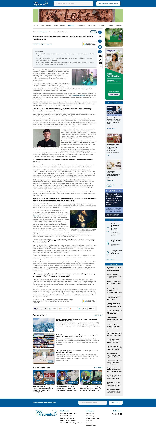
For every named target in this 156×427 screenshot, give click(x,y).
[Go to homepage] (46, 415)
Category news (59, 25)
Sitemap (89, 420)
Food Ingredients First (68, 413)
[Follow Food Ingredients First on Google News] (121, 414)
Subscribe (114, 403)
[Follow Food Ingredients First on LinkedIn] (115, 414)
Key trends (81, 25)
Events (110, 25)
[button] (52, 308)
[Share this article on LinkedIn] (100, 63)
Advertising (90, 416)
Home (36, 25)
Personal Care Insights (68, 420)
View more (97, 315)
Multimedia (92, 25)
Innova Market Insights (78, 95)
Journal (101, 25)
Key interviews (42, 32)
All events (110, 259)
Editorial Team (91, 425)
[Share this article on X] (100, 60)
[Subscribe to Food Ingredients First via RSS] (100, 67)
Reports (71, 25)
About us (90, 411)
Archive (89, 423)
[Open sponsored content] (78, 22)
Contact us (90, 413)
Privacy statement (92, 418)
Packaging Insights (67, 418)
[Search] (91, 4)
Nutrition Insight (66, 416)
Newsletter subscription (107, 3)
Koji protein (36, 216)
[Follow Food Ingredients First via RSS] (118, 414)
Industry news (46, 25)
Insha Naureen (47, 44)
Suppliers (119, 25)
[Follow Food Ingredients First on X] (113, 414)
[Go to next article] (100, 51)
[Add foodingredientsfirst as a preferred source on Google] (90, 44)
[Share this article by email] (100, 56)
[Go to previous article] (100, 47)
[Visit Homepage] (41, 6)
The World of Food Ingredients (71, 423)
